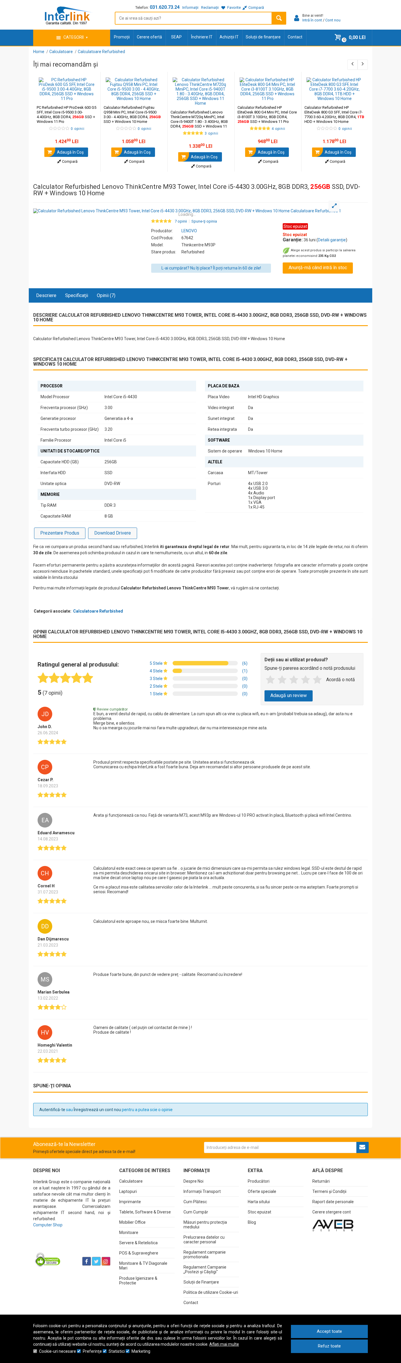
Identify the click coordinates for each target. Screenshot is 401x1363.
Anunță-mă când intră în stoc (318, 267)
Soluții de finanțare (263, 37)
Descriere (46, 295)
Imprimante (130, 1201)
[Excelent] (317, 680)
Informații (190, 7)
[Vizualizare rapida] (88, 95)
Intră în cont (312, 20)
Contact (295, 37)
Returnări (321, 1181)
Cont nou (333, 20)
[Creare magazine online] (332, 1225)
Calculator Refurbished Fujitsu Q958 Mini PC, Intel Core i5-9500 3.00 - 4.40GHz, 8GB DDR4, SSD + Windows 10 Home (132, 114)
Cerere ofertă (149, 37)
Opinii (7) (106, 295)
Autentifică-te (52, 1109)
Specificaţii (76, 295)
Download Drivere (112, 533)
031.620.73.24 (165, 7)
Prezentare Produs (59, 533)
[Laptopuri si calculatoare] (70, 1246)
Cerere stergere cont (331, 1212)
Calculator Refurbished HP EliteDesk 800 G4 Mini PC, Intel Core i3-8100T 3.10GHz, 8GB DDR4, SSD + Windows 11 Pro (267, 114)
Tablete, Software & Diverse (145, 1212)
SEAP (176, 37)
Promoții (122, 37)
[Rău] (282, 680)
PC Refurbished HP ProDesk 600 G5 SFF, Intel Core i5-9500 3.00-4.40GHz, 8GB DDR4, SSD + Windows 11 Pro (66, 114)
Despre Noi (193, 1181)
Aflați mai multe (224, 1344)
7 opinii (181, 221)
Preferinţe (92, 1351)
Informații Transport (202, 1191)
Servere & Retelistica (138, 1242)
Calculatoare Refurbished (98, 611)
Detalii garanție (332, 240)
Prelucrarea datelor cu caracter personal (204, 1239)
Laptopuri (128, 1191)
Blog (252, 1222)
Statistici (117, 1351)
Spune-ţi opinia (204, 221)
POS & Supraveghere (138, 1253)
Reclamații (210, 7)
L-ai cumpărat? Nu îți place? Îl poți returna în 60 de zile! (211, 268)
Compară (69, 161)
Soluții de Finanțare (201, 1282)
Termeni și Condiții (329, 1191)
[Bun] (294, 680)
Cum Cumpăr (195, 1212)
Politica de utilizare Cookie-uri (210, 1292)
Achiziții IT (229, 37)
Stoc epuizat (259, 1212)
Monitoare (128, 1232)
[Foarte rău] (270, 680)
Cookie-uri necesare (57, 1351)
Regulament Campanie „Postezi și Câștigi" (204, 1269)
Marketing (141, 1351)
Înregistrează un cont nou (97, 1109)
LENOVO (189, 230)
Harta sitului (259, 1201)
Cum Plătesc (195, 1201)
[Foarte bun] (305, 680)
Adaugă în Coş (70, 152)
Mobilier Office (132, 1222)
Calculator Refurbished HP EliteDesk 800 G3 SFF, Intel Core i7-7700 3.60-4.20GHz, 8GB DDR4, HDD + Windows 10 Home (334, 114)
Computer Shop (48, 1225)
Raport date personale (333, 1201)
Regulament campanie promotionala (204, 1254)
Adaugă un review (288, 695)
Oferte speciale (262, 1191)
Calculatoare (131, 1181)
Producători (258, 1181)
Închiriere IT (202, 37)
